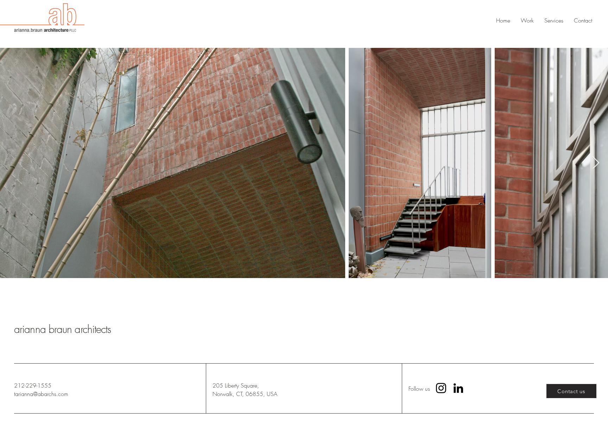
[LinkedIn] (458, 388)
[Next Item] (596, 163)
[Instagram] (441, 388)
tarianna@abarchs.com (41, 394)
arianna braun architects (62, 329)
